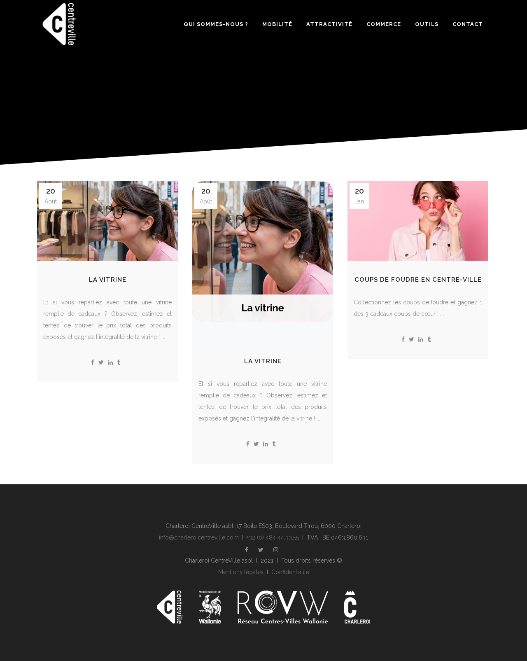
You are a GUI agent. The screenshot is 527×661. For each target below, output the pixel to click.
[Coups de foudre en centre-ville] (417, 221)
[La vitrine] (107, 221)
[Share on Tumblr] (118, 362)
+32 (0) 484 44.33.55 (273, 537)
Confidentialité (290, 572)
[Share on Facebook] (92, 362)
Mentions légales (241, 572)
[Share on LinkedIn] (110, 362)
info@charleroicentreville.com (199, 537)
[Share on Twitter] (101, 362)
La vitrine (107, 279)
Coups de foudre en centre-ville (418, 279)
